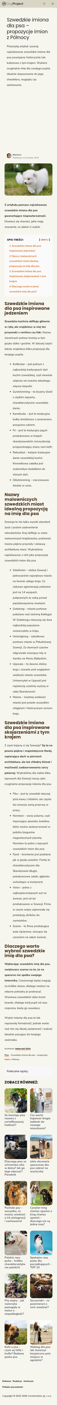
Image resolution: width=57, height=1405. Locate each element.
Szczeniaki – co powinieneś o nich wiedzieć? (39, 1304)
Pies (7, 1055)
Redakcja (17, 1381)
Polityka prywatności (12, 1387)
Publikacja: (26, 157)
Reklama (6, 1381)
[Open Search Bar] (44, 4)
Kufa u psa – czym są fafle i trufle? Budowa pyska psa (14, 1352)
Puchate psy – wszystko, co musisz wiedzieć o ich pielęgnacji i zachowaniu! (15, 1214)
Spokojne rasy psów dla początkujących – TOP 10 (41, 1262)
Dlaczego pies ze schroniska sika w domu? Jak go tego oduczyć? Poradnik (15, 1168)
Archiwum (28, 1381)
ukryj (44, 239)
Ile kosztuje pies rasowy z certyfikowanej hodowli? (15, 1120)
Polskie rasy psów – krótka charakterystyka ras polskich (15, 1262)
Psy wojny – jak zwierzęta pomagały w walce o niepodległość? (14, 1307)
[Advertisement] (28, 120)
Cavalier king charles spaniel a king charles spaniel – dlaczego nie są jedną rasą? (41, 1216)
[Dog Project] (13, 4)
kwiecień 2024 (23, 1048)
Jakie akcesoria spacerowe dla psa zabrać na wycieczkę (39, 1166)
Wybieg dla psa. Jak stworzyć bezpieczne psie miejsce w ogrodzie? (40, 1353)
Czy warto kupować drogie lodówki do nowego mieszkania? (40, 1122)
